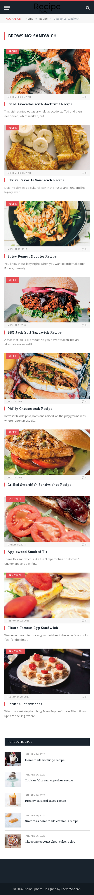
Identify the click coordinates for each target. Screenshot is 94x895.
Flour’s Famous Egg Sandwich (32, 627)
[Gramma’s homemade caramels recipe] (13, 820)
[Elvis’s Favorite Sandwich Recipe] (47, 147)
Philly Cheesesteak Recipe (29, 408)
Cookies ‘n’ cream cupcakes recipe (49, 780)
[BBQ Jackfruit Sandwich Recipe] (47, 299)
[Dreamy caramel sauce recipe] (13, 800)
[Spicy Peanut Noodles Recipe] (47, 223)
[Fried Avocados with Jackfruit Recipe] (47, 71)
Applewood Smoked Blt (27, 551)
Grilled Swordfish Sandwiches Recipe (39, 484)
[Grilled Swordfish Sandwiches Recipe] (47, 452)
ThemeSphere (70, 889)
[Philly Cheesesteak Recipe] (47, 375)
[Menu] (7, 8)
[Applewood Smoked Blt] (47, 519)
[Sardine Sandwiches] (47, 671)
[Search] (87, 8)
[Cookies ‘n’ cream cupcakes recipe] (13, 779)
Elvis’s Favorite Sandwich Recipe (35, 180)
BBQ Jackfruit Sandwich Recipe (34, 332)
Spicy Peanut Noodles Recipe (31, 256)
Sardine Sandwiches (24, 704)
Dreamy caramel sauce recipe (45, 801)
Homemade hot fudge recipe (45, 760)
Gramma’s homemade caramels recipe (52, 821)
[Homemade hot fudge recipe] (13, 759)
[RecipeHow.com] (47, 8)
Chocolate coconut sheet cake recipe (50, 841)
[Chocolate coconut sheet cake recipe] (13, 841)
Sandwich (15, 499)
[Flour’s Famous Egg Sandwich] (47, 595)
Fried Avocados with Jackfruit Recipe (39, 104)
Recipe (13, 51)
